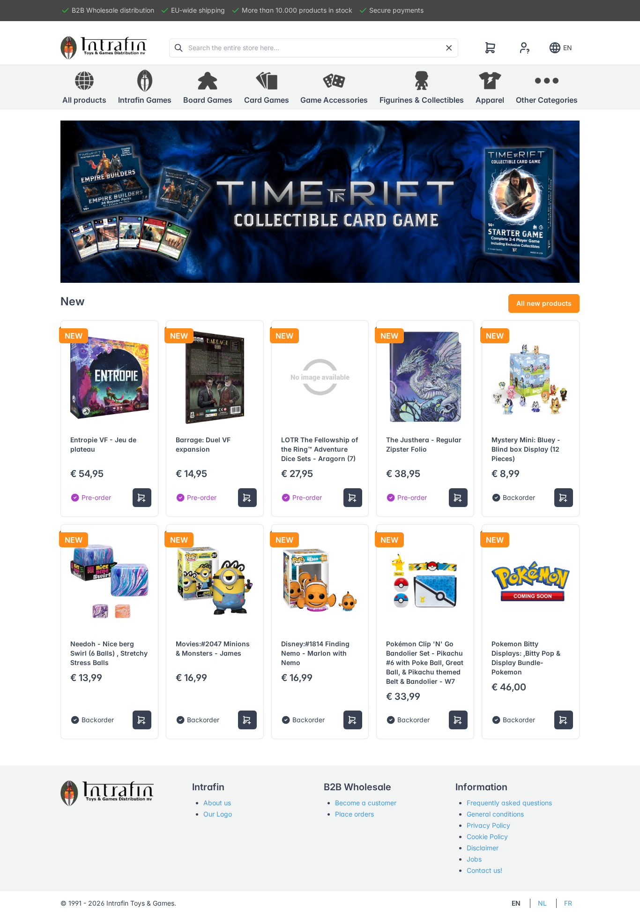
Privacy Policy (488, 825)
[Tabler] (103, 48)
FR (568, 903)
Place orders (354, 814)
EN (567, 48)
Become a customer (365, 803)
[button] (144, 87)
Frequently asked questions (509, 803)
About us (217, 803)
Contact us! (484, 870)
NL (542, 903)
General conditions (495, 814)
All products (84, 100)
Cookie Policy (487, 836)
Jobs (474, 859)
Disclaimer (483, 848)
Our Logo (217, 814)
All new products (544, 303)
